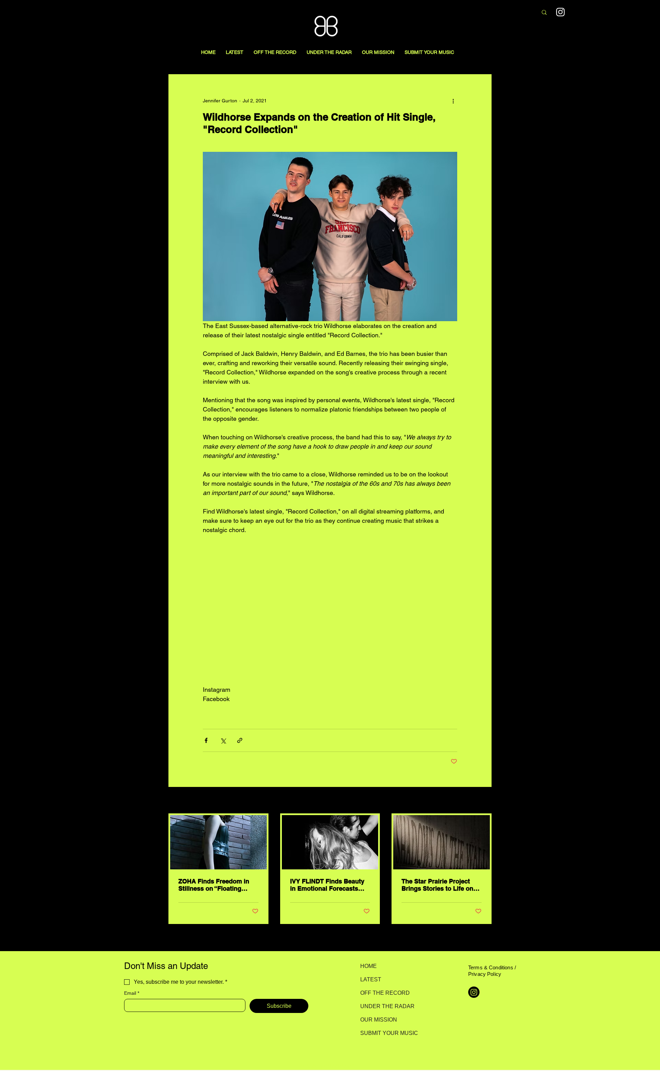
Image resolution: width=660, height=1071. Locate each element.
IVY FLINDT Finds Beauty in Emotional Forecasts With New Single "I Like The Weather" (327, 885)
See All (484, 800)
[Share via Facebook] (206, 740)
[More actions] (453, 101)
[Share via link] (239, 740)
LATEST (370, 979)
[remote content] (330, 610)
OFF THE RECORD (384, 993)
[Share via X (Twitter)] (223, 740)
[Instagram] (560, 12)
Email (131, 993)
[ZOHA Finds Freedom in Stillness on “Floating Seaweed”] (218, 842)
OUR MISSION (378, 1020)
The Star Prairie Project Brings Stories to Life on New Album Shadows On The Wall (438, 885)
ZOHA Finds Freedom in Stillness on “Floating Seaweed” (213, 885)
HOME (368, 966)
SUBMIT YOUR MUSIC (384, 1033)
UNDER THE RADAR (384, 1006)
